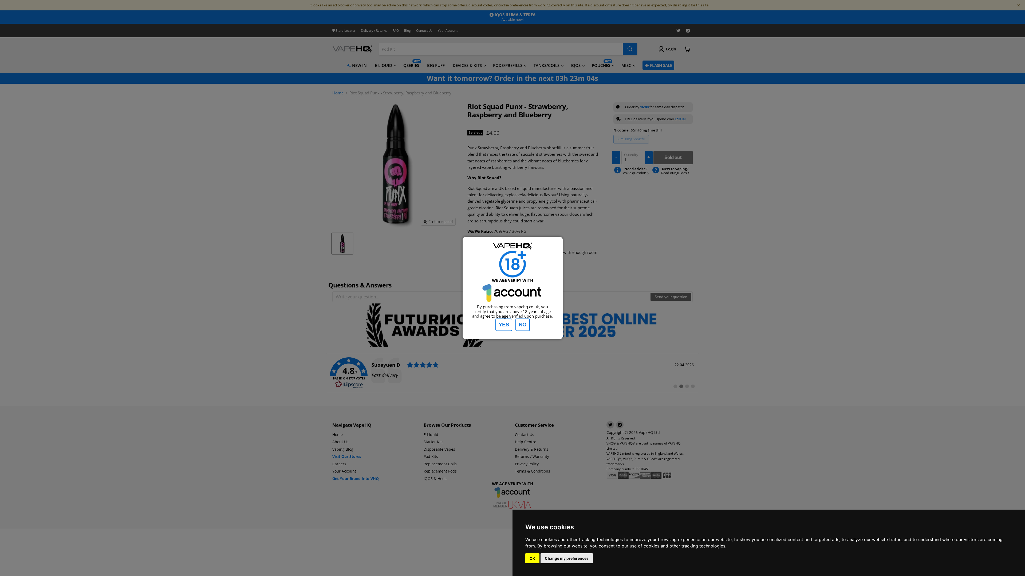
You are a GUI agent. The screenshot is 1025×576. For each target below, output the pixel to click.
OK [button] (532, 558)
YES (504, 325)
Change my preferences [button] (567, 558)
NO (523, 325)
